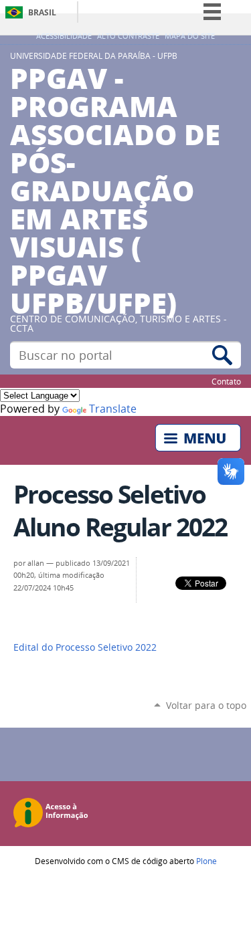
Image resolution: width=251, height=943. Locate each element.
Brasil (42, 12)
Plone (206, 860)
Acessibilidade (64, 36)
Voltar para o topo (206, 705)
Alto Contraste (128, 36)
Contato (226, 381)
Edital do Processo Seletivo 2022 (85, 647)
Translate (113, 409)
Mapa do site (190, 36)
